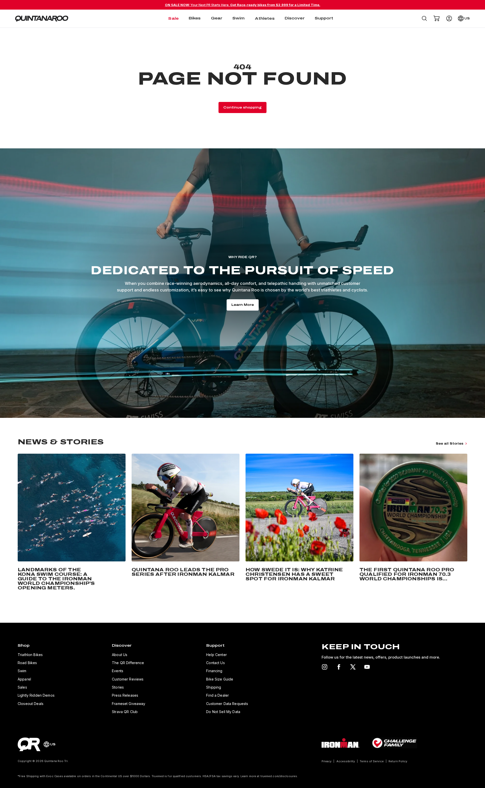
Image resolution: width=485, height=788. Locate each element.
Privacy (327, 761)
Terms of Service (372, 761)
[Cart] (436, 18)
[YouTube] (367, 667)
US (467, 18)
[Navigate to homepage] (41, 18)
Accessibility (345, 761)
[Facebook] (339, 667)
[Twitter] (353, 667)
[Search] (424, 18)
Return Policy (398, 761)
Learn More (242, 305)
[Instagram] (325, 667)
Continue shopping (242, 107)
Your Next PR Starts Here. (242, 5)
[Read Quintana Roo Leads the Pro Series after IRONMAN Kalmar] (185, 523)
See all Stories (449, 443)
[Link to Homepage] (29, 744)
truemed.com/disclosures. (279, 776)
